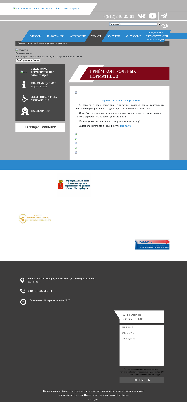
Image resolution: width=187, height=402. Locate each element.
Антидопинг (78, 36)
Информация (55, 36)
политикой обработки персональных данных (138, 372)
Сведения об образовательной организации (156, 36)
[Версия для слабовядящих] (164, 25)
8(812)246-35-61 (118, 16)
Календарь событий (40, 127)
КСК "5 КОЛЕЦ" (133, 36)
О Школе (35, 36)
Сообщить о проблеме (28, 60)
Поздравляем (40, 110)
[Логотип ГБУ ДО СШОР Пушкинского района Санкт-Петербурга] (47, 8)
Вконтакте (125, 126)
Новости (31, 43)
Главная (21, 43)
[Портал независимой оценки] (152, 245)
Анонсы (96, 36)
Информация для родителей (43, 85)
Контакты (113, 36)
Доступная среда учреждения (44, 98)
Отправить (142, 380)
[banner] (35, 218)
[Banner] (74, 184)
